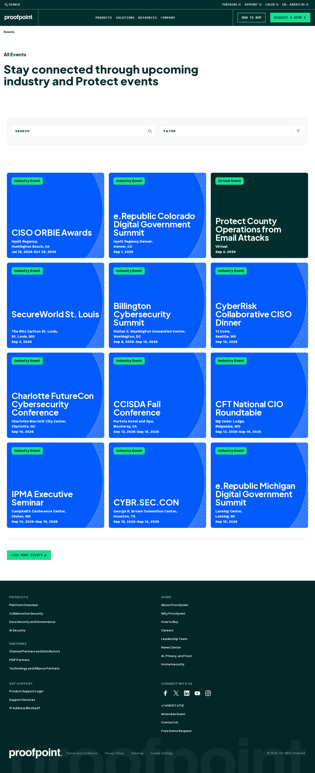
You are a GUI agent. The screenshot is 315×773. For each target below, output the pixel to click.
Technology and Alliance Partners (34, 668)
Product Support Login (26, 691)
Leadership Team (174, 639)
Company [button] (168, 17)
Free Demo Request (176, 731)
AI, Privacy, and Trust (176, 656)
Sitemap (137, 753)
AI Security (17, 630)
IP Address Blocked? (24, 708)
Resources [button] (147, 17)
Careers (167, 630)
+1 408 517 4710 (172, 705)
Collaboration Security (26, 613)
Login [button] (270, 4)
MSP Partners (19, 660)
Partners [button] (230, 4)
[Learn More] (55, 305)
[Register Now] (157, 215)
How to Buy (169, 622)
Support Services (22, 700)
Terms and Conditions (81, 753)
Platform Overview (23, 605)
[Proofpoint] (21, 17)
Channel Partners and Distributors (34, 651)
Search (14, 4)
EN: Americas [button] (293, 4)
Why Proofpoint (173, 613)
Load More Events (27, 555)
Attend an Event (173, 714)
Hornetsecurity (172, 664)
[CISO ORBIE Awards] (55, 215)
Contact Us (169, 722)
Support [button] (251, 4)
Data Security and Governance (32, 622)
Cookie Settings (162, 753)
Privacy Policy (114, 753)
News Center (171, 647)
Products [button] (103, 17)
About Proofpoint (174, 605)
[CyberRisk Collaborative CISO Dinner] (259, 305)
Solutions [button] (125, 17)
